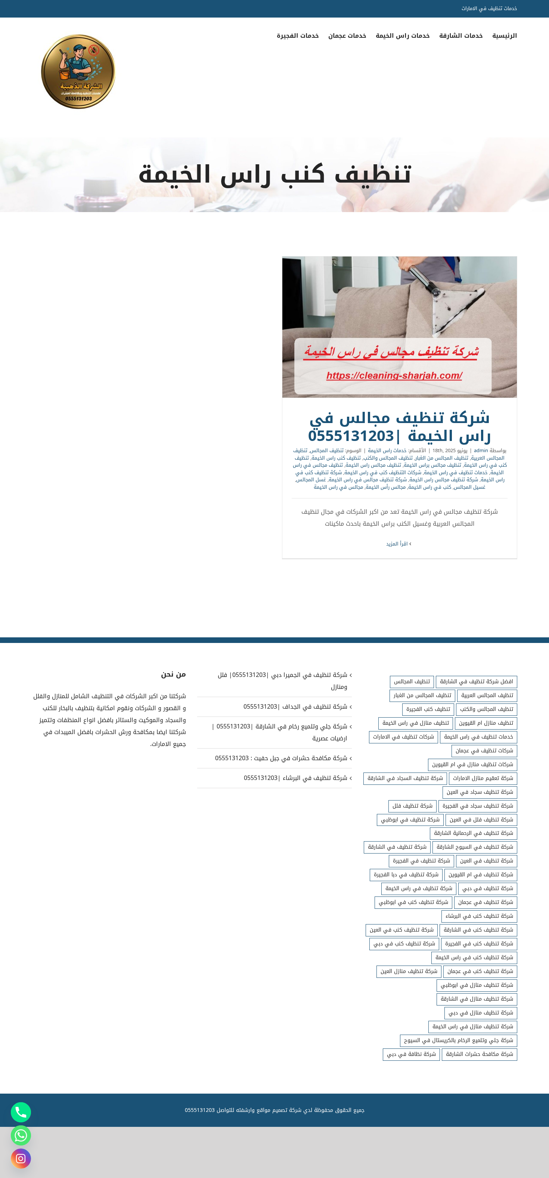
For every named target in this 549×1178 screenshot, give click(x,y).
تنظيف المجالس (327, 450)
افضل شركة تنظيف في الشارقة (476, 682)
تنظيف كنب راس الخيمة (336, 458)
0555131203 (200, 1110)
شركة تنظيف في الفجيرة (421, 861)
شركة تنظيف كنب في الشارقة (478, 930)
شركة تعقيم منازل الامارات (483, 778)
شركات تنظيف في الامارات (403, 737)
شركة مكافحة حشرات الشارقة (479, 1054)
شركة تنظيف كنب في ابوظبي (413, 902)
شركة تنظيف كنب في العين (402, 930)
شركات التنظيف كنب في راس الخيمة (382, 472)
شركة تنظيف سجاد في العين (480, 792)
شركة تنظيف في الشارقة (397, 847)
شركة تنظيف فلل (412, 806)
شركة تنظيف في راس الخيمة (418, 888)
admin (481, 450)
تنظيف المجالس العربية (487, 695)
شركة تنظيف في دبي (487, 888)
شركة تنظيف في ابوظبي (410, 820)
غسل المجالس (311, 479)
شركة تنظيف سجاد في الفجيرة (478, 806)
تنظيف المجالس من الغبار (441, 458)
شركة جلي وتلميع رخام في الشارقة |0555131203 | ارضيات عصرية (279, 732)
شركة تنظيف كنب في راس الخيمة (474, 957)
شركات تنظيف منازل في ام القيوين (472, 764)
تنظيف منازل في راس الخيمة (415, 723)
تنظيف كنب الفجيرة (428, 709)
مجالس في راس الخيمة (338, 487)
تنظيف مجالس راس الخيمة (373, 465)
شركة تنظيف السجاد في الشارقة (405, 778)
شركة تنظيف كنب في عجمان (480, 971)
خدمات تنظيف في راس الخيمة (456, 472)
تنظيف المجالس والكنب (388, 458)
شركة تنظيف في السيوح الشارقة (475, 847)
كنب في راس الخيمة (429, 487)
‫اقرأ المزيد (397, 543)
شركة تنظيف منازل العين (409, 971)
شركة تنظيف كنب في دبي (404, 944)
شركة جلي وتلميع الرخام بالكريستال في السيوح (458, 1040)
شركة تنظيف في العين (486, 861)
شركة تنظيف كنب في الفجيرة (479, 944)
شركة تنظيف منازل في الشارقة (477, 999)
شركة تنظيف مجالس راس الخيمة (443, 479)
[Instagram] (21, 1159)
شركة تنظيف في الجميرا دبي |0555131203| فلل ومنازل (282, 681)
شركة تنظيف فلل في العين (481, 820)
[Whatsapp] (21, 1135)
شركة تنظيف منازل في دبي (481, 1013)
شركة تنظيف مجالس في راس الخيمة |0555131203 (400, 327)
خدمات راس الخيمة (387, 450)
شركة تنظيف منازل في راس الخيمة (472, 1027)
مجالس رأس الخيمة (386, 487)
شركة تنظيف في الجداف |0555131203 (295, 706)
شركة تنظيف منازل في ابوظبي (477, 985)
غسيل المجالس (470, 487)
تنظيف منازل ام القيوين (486, 723)
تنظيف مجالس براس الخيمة (432, 465)
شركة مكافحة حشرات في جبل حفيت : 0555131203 (281, 758)
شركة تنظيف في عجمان (485, 902)
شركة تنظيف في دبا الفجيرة (406, 875)
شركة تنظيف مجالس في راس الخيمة (368, 479)
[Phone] (21, 1112)
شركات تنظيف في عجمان (484, 751)
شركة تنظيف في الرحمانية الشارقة (473, 833)
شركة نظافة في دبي (411, 1054)
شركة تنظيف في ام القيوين (481, 875)
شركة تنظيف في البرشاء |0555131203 (295, 778)
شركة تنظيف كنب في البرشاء (479, 916)
